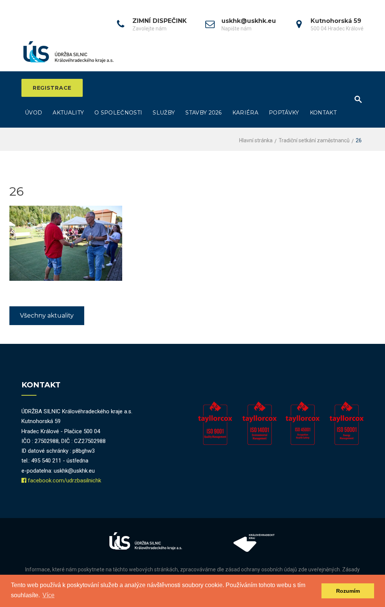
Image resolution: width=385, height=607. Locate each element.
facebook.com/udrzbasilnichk (64, 480)
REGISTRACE (52, 87)
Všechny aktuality (47, 315)
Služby (164, 112)
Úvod (33, 112)
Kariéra (245, 112)
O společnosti (118, 112)
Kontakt (323, 112)
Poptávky (284, 112)
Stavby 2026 (203, 112)
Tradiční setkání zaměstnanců (314, 140)
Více (48, 595)
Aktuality (68, 112)
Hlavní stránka (256, 140)
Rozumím (348, 591)
